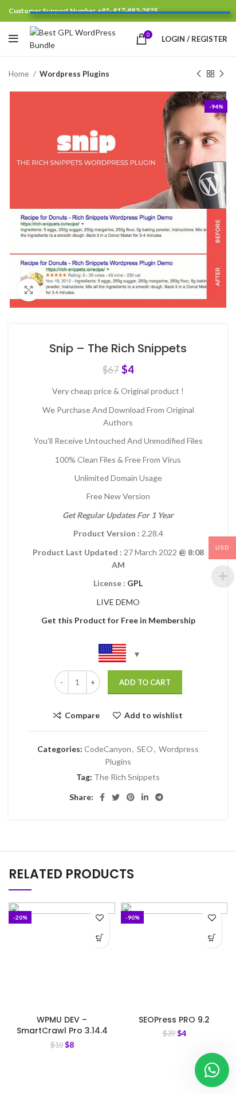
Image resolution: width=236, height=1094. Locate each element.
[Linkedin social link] (145, 797)
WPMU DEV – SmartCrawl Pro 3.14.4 (62, 1025)
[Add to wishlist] (99, 918)
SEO (145, 749)
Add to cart (145, 682)
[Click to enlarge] (28, 290)
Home (19, 73)
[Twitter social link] (115, 797)
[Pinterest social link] (130, 797)
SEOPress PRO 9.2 (174, 1019)
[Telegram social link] (159, 797)
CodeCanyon (107, 749)
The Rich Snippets (127, 777)
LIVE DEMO (118, 602)
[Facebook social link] (102, 797)
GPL (135, 583)
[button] (99, 938)
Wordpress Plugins (74, 73)
